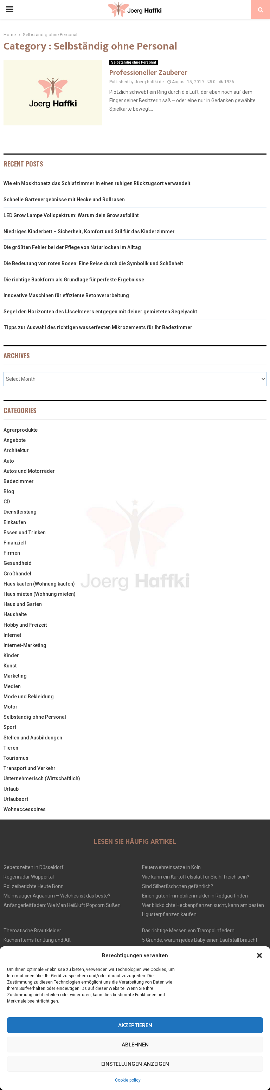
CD (7, 501)
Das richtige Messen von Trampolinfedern (188, 930)
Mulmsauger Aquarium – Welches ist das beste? (57, 896)
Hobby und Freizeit (25, 625)
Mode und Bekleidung (29, 696)
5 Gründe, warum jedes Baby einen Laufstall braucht (199, 940)
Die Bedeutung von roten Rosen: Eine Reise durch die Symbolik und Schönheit (93, 263)
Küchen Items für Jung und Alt (37, 940)
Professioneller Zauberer (148, 73)
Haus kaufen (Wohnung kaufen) (39, 584)
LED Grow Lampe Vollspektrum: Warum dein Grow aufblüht (71, 215)
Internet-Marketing (25, 645)
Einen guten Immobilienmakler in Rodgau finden (195, 896)
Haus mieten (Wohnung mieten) (40, 594)
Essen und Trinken (25, 532)
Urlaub (11, 789)
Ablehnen (135, 1045)
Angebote (15, 440)
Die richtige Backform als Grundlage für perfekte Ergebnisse (74, 279)
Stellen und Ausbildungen (33, 737)
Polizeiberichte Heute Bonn (34, 886)
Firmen (12, 553)
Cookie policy (128, 1080)
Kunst (10, 665)
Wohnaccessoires (25, 809)
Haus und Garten (23, 604)
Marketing (15, 676)
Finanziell (15, 543)
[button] (259, 955)
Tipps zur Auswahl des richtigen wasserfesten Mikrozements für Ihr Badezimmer (98, 327)
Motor (11, 707)
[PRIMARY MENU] (9, 9)
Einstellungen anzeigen (135, 1064)
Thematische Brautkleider (32, 930)
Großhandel (17, 573)
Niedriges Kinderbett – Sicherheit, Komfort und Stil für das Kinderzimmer (89, 231)
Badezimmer (19, 481)
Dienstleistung (20, 512)
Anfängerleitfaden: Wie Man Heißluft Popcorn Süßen (62, 905)
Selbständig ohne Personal (133, 62)
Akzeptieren (135, 1025)
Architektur (16, 450)
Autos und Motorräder (29, 471)
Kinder (11, 655)
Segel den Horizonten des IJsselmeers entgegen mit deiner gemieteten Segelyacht (100, 311)
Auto (9, 461)
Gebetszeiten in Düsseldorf (34, 867)
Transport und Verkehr (30, 768)
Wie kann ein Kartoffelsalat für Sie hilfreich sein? (195, 877)
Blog (9, 491)
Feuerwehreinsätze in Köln (171, 867)
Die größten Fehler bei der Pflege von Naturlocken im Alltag (72, 247)
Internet (12, 635)
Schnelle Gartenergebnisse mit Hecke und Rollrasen (64, 199)
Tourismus (16, 758)
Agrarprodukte (21, 430)
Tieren (11, 748)
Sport (10, 727)
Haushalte (15, 614)
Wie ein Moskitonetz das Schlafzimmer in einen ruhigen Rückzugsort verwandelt (97, 183)
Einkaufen (15, 522)
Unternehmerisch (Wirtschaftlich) (42, 778)
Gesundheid (18, 563)
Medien (12, 686)
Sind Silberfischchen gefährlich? (177, 886)
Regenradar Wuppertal (29, 877)
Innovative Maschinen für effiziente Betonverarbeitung (66, 295)
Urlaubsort (16, 799)
